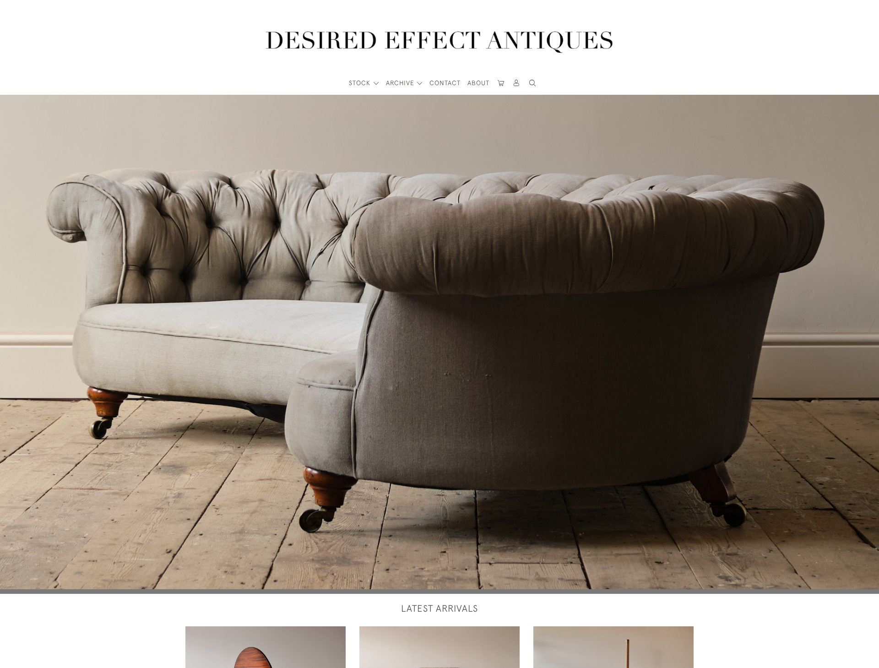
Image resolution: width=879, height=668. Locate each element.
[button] (516, 83)
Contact (445, 83)
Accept (652, 633)
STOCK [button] (361, 83)
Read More (488, 633)
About (478, 83)
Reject (570, 633)
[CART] (500, 83)
